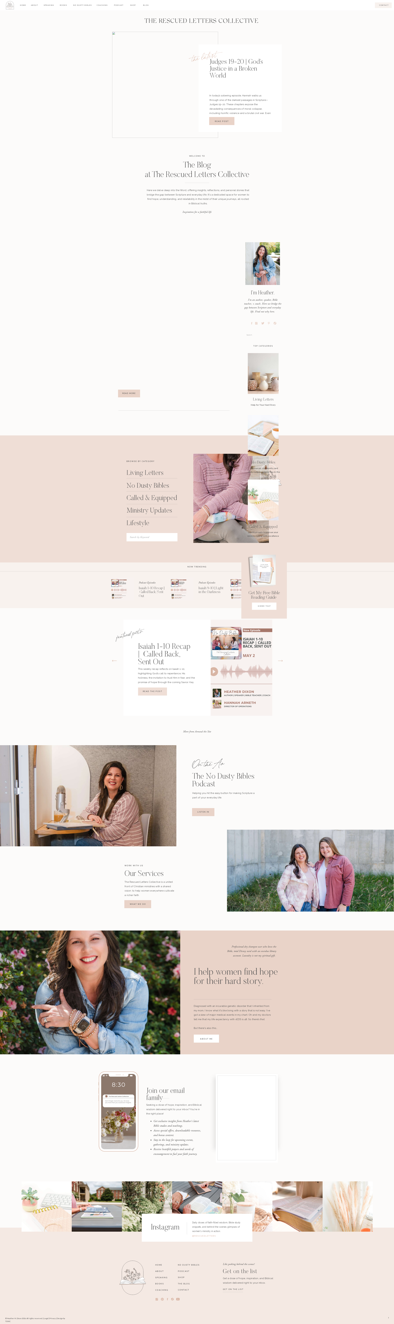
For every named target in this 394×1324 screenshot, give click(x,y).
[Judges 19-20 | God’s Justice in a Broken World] (165, 85)
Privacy (53, 1318)
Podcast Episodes (147, 582)
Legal (46, 1318)
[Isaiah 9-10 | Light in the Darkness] (182, 589)
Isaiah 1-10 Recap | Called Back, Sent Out (152, 592)
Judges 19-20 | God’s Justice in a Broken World (236, 69)
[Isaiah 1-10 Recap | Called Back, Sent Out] (122, 589)
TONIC (8, 1321)
